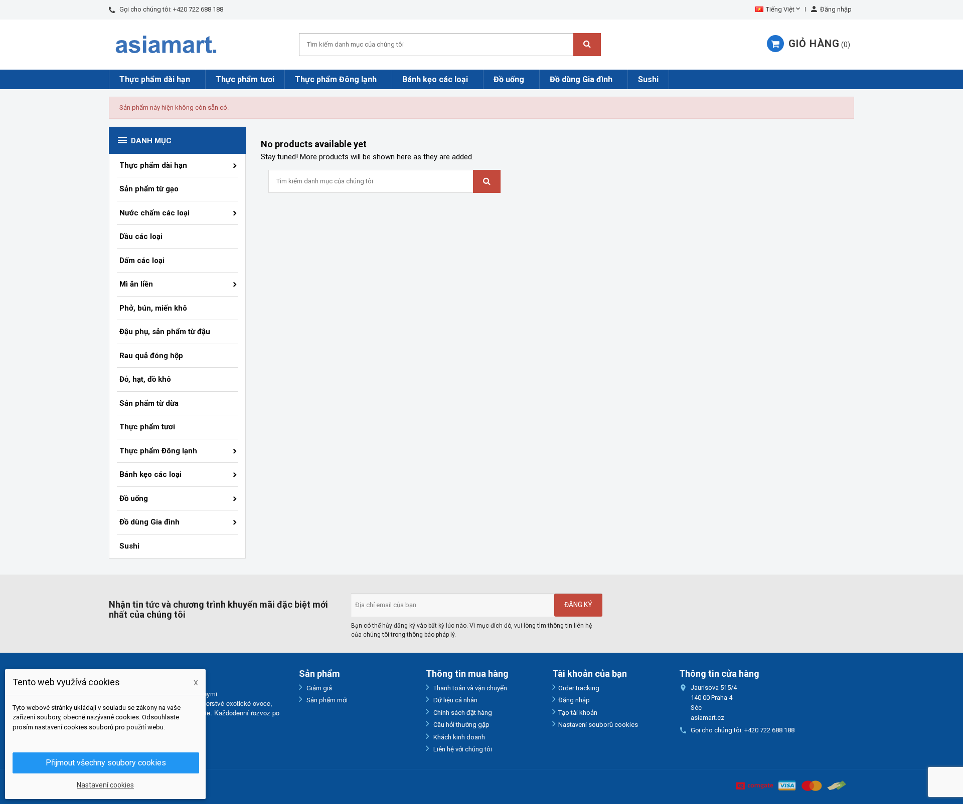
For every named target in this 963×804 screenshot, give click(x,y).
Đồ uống (509, 79)
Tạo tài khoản (577, 712)
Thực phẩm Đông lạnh (336, 79)
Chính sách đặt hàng (462, 712)
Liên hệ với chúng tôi (462, 749)
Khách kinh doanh (458, 737)
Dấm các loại (142, 260)
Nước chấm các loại (154, 212)
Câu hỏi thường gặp (461, 724)
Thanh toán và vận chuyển (469, 688)
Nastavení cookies (105, 785)
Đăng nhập (574, 700)
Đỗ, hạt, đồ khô (145, 379)
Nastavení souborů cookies (598, 724)
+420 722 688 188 (198, 9)
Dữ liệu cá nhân (454, 700)
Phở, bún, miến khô (153, 308)
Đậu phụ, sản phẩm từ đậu (164, 331)
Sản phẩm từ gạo (149, 188)
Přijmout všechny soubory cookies (106, 762)
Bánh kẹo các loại (435, 79)
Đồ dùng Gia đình (581, 79)
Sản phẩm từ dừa (149, 403)
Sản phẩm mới (326, 700)
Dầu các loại (141, 236)
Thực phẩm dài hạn (154, 79)
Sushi (648, 79)
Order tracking (578, 688)
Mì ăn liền (136, 284)
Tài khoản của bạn (589, 673)
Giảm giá (318, 688)
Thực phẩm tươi (245, 79)
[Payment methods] (791, 785)
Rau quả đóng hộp (151, 355)
